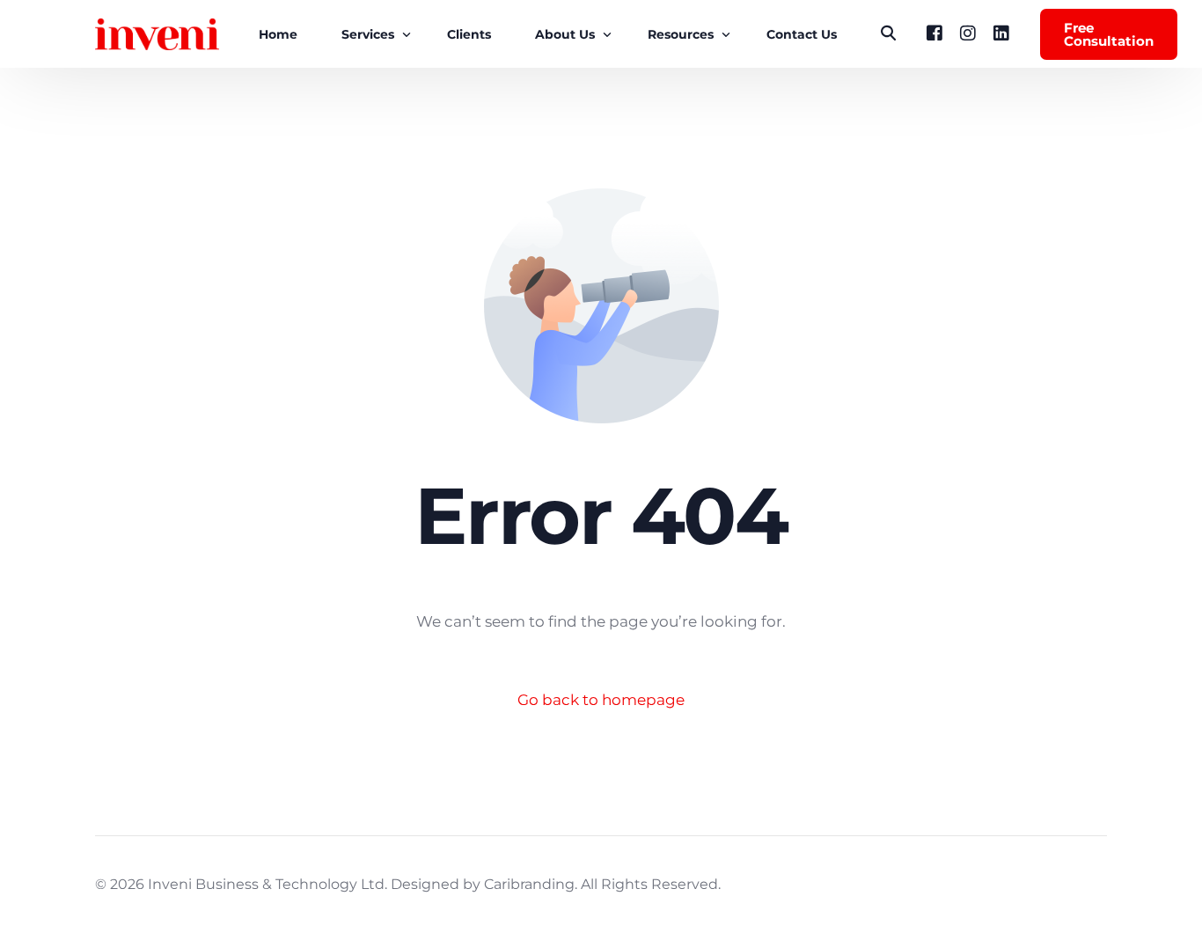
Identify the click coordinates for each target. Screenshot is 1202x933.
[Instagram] (968, 33)
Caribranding (529, 884)
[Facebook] (934, 33)
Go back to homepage (601, 700)
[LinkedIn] (1001, 33)
